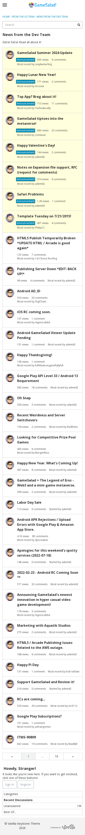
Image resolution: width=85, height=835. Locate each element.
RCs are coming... (31, 699)
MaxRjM (72, 744)
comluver (40, 135)
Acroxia (39, 86)
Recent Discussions (18, 800)
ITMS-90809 (26, 737)
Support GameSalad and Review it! (45, 682)
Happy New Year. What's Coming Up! (47, 463)
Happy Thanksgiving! (34, 355)
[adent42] (10, 54)
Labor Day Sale (29, 502)
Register (25, 784)
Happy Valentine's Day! (36, 145)
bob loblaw (72, 671)
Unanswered (42, 806)
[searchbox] (42, 25)
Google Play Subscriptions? (39, 716)
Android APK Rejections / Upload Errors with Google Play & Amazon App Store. (45, 524)
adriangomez (43, 726)
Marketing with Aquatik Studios (44, 625)
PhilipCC (40, 227)
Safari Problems (30, 194)
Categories (11, 794)
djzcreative (41, 540)
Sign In (9, 784)
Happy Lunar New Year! (36, 74)
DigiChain (40, 301)
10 (56, 756)
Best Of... (10, 812)
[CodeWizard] (10, 218)
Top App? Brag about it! (36, 96)
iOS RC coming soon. (34, 312)
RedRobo (72, 427)
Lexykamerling (43, 64)
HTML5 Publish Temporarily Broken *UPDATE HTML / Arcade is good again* (46, 243)
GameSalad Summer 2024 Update (44, 52)
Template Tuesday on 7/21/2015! (44, 216)
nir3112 (72, 706)
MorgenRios (42, 452)
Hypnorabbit (42, 322)
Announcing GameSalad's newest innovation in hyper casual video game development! (44, 599)
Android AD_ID (28, 291)
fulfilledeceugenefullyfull (49, 365)
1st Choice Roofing (46, 258)
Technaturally (43, 108)
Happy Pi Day (28, 664)
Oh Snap (24, 398)
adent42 (40, 157)
